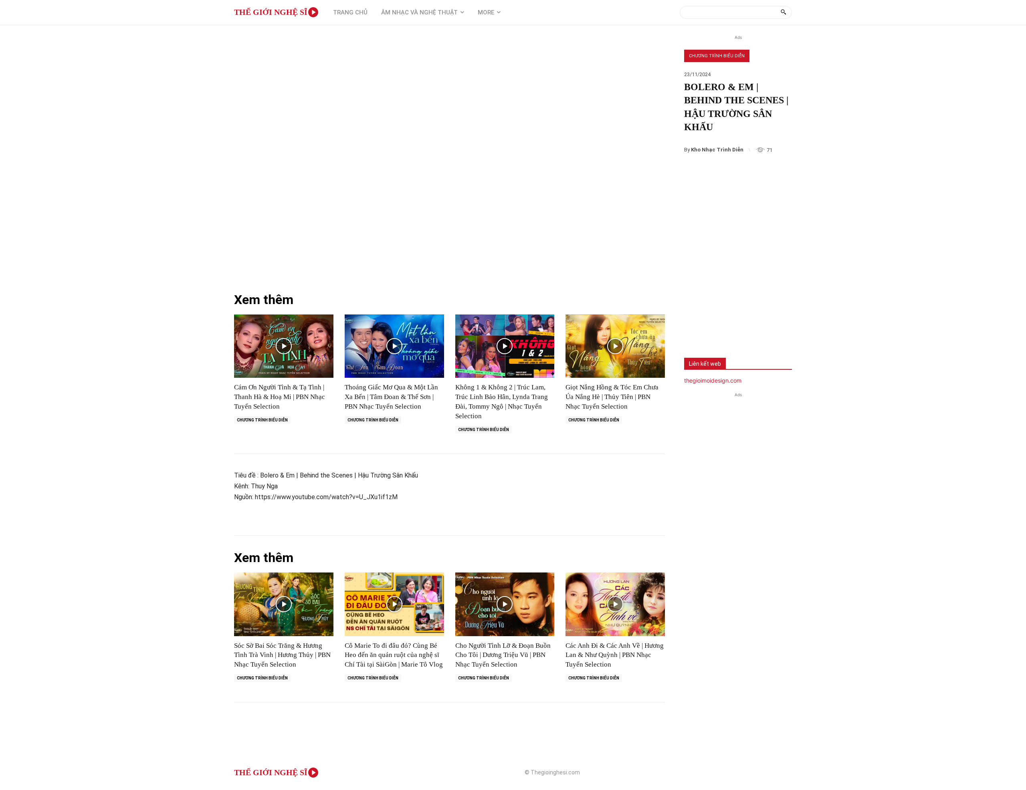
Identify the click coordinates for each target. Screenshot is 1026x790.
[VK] (749, 326)
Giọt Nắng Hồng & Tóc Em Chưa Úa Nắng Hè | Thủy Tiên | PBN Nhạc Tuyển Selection (612, 396)
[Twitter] (723, 326)
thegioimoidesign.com (712, 380)
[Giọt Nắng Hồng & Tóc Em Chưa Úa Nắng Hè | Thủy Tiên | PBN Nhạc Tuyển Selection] (615, 346)
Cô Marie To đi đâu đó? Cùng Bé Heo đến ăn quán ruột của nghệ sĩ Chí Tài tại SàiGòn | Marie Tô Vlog (394, 655)
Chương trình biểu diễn (717, 55)
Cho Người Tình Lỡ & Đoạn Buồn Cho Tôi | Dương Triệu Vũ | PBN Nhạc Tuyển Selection (503, 655)
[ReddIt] (775, 326)
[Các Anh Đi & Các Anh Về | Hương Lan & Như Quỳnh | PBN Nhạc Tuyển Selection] (615, 604)
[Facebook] (696, 326)
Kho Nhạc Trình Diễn (717, 150)
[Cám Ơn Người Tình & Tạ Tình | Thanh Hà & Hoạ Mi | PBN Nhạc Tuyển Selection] (283, 346)
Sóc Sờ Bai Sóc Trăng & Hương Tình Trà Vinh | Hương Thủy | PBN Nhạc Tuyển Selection (282, 655)
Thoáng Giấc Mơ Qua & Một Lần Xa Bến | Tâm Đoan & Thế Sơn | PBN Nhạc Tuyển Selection (391, 396)
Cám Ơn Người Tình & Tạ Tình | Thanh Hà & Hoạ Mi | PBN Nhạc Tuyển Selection (279, 396)
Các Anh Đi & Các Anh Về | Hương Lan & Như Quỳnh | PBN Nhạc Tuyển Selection (615, 655)
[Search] (783, 12)
